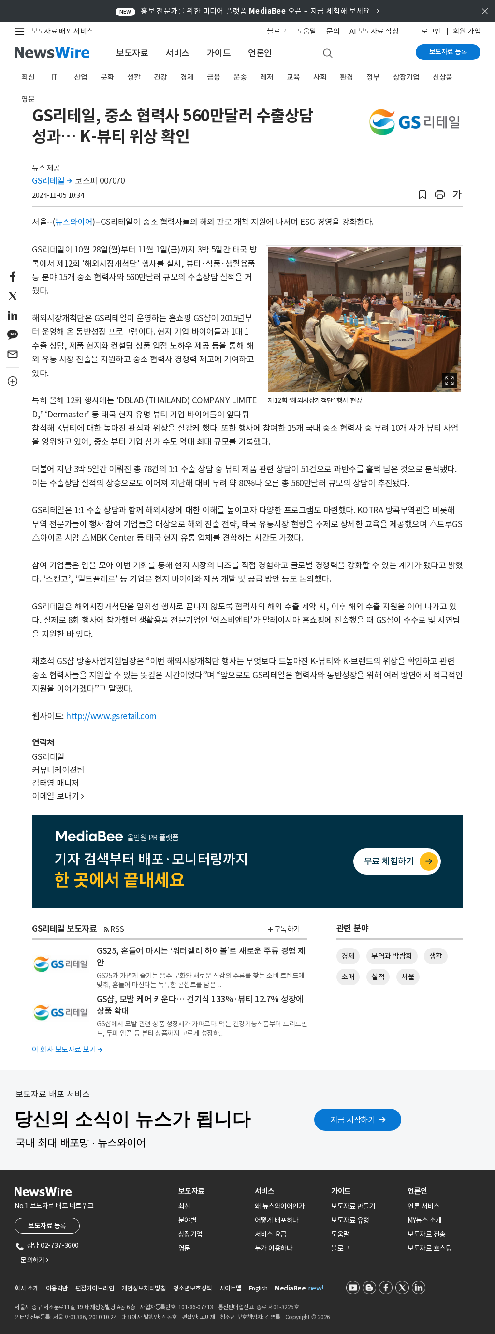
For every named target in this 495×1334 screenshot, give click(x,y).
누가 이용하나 (274, 1248)
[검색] (327, 54)
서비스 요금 (271, 1234)
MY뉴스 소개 (425, 1220)
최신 (27, 77)
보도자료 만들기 (353, 1206)
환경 (346, 77)
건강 (160, 77)
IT (54, 77)
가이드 (219, 53)
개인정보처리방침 (143, 1288)
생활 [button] (435, 956)
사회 (319, 77)
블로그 (277, 31)
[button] (422, 194)
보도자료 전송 (427, 1234)
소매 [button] (347, 976)
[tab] (213, 1191)
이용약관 (57, 1288)
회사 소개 (27, 1288)
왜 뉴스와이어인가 (280, 1206)
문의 (332, 31)
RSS (117, 929)
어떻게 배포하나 (277, 1220)
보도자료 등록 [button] (47, 1225)
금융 (213, 77)
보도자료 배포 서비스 (62, 31)
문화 (107, 77)
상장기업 (406, 77)
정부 (372, 77)
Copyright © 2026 (307, 1316)
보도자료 (132, 53)
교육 (293, 77)
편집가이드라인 (95, 1288)
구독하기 (287, 929)
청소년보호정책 (192, 1288)
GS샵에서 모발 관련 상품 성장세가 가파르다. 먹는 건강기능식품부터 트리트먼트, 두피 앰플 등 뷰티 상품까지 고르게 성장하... (202, 1028)
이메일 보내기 (58, 796)
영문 (27, 99)
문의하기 (34, 1260)
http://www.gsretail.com (111, 716)
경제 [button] (347, 956)
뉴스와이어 (74, 222)
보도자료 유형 (350, 1220)
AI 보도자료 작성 (373, 31)
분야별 (187, 1220)
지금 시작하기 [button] (353, 1120)
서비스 (177, 53)
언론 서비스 (423, 1206)
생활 (133, 77)
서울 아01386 (69, 1316)
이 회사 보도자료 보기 (67, 1049)
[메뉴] (22, 31)
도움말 (307, 31)
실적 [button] (377, 976)
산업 (80, 77)
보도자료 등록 (448, 51)
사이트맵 (230, 1288)
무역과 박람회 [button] (391, 956)
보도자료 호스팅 (429, 1248)
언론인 (260, 53)
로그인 (431, 31)
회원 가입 (467, 31)
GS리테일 (52, 181)
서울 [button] (407, 976)
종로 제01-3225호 (277, 1307)
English (258, 1288)
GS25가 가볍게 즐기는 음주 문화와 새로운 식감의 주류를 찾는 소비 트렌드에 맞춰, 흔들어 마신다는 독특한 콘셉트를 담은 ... (201, 980)
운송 (240, 77)
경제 (186, 77)
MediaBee (290, 1288)
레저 (266, 77)
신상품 (442, 77)
